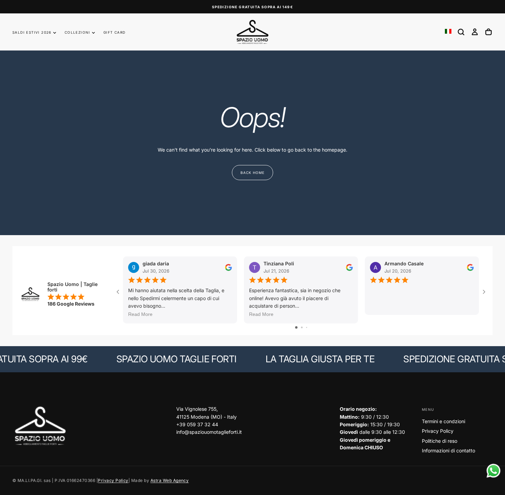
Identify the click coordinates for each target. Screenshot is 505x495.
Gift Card (114, 32)
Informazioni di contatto (448, 450)
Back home (252, 172)
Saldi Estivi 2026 (32, 32)
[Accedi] (475, 31)
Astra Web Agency (169, 480)
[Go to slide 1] (296, 327)
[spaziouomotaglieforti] (39, 426)
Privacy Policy (437, 431)
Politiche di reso (439, 441)
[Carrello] (488, 31)
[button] (461, 31)
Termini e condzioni (443, 421)
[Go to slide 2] (302, 327)
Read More (140, 314)
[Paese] (448, 32)
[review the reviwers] (228, 267)
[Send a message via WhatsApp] (493, 471)
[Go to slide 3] (306, 327)
